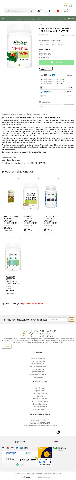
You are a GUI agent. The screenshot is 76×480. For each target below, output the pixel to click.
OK (69, 107)
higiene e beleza (38, 377)
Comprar (58, 62)
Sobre (7, 346)
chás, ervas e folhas (38, 372)
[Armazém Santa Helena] (68, 5)
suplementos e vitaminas (51, 25)
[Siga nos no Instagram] (58, 432)
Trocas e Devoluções (40, 404)
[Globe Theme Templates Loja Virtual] (29, 477)
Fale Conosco (40, 388)
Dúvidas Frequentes (40, 407)
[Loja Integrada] (45, 477)
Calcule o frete (46, 102)
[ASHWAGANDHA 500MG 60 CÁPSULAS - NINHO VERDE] (11, 206)
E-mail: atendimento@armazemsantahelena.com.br (40, 426)
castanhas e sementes (38, 358)
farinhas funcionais (38, 364)
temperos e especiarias (38, 366)
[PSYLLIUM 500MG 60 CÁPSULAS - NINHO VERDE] (13, 267)
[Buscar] (31, 11)
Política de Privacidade (40, 401)
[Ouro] (45, 456)
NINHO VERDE (70, 35)
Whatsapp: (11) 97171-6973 (40, 423)
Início (40, 25)
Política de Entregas (40, 399)
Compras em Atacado (40, 393)
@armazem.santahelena (33, 303)
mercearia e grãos (38, 369)
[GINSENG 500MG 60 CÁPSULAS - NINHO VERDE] (31, 206)
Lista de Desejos (8, 70)
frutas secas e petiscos (38, 361)
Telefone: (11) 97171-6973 (40, 420)
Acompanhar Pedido (40, 409)
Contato (40, 396)
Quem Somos (40, 391)
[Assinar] (71, 319)
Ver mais (13, 233)
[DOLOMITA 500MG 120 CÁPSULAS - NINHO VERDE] (51, 206)
